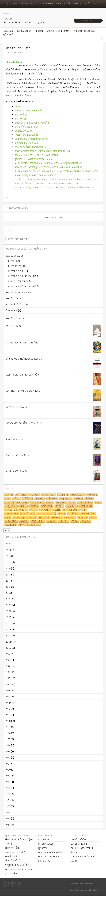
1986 (8, 733)
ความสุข (35, 494)
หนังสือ (10, 261)
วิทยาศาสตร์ (49, 494)
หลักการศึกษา (21, 115)
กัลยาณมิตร (22, 502)
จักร (8, 517)
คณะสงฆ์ (70, 517)
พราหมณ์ (63, 494)
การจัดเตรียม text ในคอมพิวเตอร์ (15, 854)
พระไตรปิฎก (78, 494)
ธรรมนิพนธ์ (8, 31)
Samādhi (71, 506)
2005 (8, 617)
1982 (8, 757)
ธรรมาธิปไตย (88, 513)
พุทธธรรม (39, 31)
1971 (7, 812)
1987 (8, 727)
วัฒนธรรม (11, 525)
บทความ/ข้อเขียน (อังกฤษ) (20, 276)
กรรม (72, 502)
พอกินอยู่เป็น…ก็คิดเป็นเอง (27, 143)
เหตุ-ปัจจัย (11, 506)
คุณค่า (57, 509)
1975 (7, 794)
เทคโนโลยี (56, 517)
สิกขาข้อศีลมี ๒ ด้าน (24, 131)
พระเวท (51, 521)
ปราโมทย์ (34, 525)
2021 (8, 556)
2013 (8, 587)
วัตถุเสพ (86, 521)
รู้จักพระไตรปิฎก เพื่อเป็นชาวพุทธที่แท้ (23, 423)
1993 (7, 690)
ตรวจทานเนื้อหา (13, 848)
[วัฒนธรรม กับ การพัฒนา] (97, 460)
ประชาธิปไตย (85, 502)
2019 (8, 568)
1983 (7, 751)
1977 (7, 782)
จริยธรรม (52, 498)
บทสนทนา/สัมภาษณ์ (17, 281)
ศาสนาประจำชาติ (45, 513)
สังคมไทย (47, 506)
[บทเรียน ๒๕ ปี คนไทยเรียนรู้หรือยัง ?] (97, 363)
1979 (7, 776)
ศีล (84, 509)
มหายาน (64, 521)
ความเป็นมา (86, 506)
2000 (8, 648)
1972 (7, 806)
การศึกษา (21, 494)
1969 (7, 825)
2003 (8, 629)
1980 (8, 770)
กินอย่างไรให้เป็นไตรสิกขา (26, 135)
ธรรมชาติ (42, 517)
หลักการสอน (20, 119)
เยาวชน (24, 521)
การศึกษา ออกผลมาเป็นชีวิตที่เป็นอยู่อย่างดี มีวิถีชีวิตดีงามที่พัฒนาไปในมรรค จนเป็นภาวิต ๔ (56, 179)
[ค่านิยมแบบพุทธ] (97, 331)
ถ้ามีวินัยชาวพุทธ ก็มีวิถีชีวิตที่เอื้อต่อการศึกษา (35, 175)
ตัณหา (9, 502)
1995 (7, 678)
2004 (8, 623)
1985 (7, 739)
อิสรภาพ (39, 498)
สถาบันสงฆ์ (27, 513)
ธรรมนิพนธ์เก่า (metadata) (18, 292)
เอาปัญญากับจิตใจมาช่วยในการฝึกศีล (31, 139)
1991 (7, 703)
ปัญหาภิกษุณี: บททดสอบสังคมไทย (22, 375)
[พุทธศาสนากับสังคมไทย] (97, 411)
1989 (7, 715)
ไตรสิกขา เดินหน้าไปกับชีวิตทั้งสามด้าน (32, 123)
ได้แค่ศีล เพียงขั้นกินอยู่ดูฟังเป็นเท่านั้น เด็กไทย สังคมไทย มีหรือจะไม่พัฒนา (48, 167)
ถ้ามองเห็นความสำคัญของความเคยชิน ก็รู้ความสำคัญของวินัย (42, 151)
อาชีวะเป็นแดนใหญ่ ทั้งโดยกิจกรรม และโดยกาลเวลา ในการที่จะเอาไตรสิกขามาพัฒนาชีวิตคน (56, 171)
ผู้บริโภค (73, 513)
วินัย (98, 502)
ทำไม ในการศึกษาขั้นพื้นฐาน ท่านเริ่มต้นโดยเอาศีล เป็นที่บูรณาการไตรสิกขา (48, 163)
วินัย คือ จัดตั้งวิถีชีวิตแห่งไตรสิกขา (30, 147)
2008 (8, 605)
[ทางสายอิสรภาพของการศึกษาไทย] (97, 347)
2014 (8, 581)
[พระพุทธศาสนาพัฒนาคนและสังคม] (97, 395)
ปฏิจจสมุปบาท (71, 509)
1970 (8, 818)
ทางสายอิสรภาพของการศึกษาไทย (21, 342)
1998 (7, 660)
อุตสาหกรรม (12, 513)
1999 (7, 654)
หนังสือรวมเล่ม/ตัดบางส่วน (20, 286)
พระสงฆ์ (93, 494)
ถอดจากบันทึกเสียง (14, 304)
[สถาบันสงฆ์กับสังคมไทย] (97, 476)
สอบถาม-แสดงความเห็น (50, 3)
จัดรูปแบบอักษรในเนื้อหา (17, 865)
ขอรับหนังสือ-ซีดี (29, 3)
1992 (7, 696)
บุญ (8, 498)
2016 (8, 574)
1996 (7, 672)
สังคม (23, 506)
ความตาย (10, 509)
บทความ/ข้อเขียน (15, 271)
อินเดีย (61, 513)
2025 (8, 544)
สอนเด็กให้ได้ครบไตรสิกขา (26, 127)
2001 (8, 642)
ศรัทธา (78, 498)
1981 (7, 764)
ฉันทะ (17, 498)
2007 (8, 611)
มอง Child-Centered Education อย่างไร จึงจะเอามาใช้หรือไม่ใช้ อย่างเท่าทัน (48, 183)
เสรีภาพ (34, 506)
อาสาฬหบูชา (38, 521)
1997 (7, 666)
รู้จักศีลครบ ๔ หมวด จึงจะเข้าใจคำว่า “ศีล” (34, 159)
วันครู (17, 107)
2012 (8, 593)
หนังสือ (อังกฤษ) (15, 266)
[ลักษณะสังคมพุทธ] (97, 444)
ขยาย (7, 530)
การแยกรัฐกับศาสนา (24, 517)
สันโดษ (88, 498)
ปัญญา (9, 494)
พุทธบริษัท (11, 521)
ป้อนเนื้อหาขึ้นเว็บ (13, 860)
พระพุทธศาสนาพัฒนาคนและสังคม (22, 391)
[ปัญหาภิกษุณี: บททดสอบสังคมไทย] (97, 379)
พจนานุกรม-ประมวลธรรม (84, 31)
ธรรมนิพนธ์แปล (24, 31)
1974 (7, 800)
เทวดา (23, 525)
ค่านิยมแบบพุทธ (13, 326)
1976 (7, 788)
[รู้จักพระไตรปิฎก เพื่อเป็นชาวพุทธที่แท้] (97, 428)
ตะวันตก (45, 509)
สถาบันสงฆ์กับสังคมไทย (17, 471)
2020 (8, 562)
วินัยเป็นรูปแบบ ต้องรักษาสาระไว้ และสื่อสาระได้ (36, 155)
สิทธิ (93, 517)
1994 (7, 684)
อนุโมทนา (65, 498)
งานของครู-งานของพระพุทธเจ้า (29, 111)
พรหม (33, 509)
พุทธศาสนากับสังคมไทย (17, 407)
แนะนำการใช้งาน (10, 3)
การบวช (83, 517)
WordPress (98, 889)
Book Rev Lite (76, 889)
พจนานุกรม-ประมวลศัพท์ (58, 31)
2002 (8, 635)
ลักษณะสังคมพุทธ (14, 439)
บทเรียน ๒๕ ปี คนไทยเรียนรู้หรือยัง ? (23, 359)
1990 (7, 709)
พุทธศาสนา (37, 502)
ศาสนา (59, 506)
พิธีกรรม (61, 502)
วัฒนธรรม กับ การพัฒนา (17, 455)
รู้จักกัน (67, 3)
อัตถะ (74, 521)
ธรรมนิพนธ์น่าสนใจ (14, 318)
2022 (8, 550)
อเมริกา (22, 509)
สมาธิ (50, 502)
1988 (8, 721)
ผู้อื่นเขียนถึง (8, 34)
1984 (8, 745)
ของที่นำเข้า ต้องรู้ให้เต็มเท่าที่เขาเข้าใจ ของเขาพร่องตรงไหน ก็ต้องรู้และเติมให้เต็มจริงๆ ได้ (54, 187)
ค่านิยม (27, 498)
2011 (7, 599)
